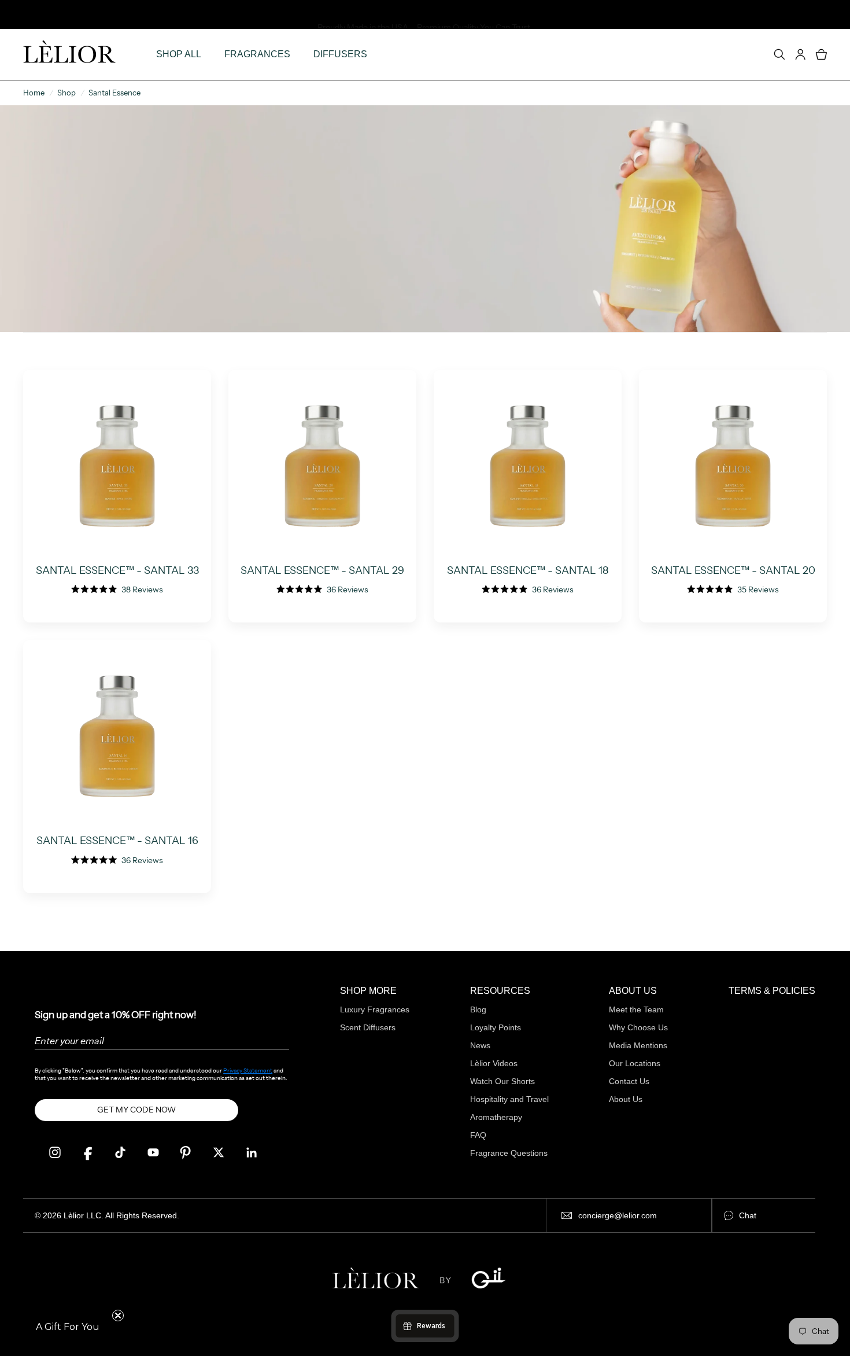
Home (34, 92)
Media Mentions (638, 1045)
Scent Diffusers (368, 1027)
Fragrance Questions (509, 1153)
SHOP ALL (178, 54)
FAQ (478, 1135)
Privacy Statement (247, 1070)
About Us (625, 1099)
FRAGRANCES (257, 54)
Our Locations (634, 1063)
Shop (66, 92)
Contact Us (629, 1081)
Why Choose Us (638, 1027)
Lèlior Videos (494, 1063)
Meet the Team (636, 1009)
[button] (67, 1327)
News (480, 1045)
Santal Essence (114, 92)
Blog (478, 1009)
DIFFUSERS (340, 54)
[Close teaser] (118, 1315)
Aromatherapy (496, 1117)
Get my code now (136, 1109)
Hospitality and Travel (509, 1099)
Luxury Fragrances (374, 1009)
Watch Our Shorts (502, 1081)
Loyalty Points (495, 1027)
